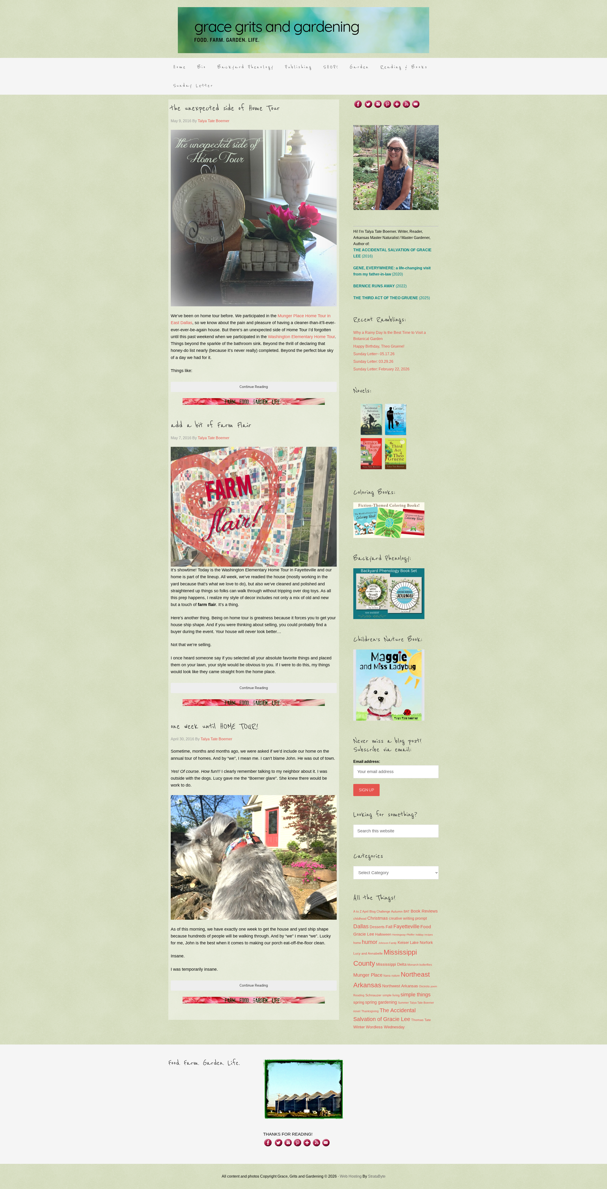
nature (395, 975)
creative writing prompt (408, 918)
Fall (389, 926)
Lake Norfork (421, 942)
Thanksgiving (370, 1011)
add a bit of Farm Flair (211, 425)
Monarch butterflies (419, 964)
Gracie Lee (363, 934)
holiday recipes (424, 934)
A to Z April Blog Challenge (371, 911)
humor (369, 942)
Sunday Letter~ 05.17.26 (374, 354)
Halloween (383, 934)
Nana (387, 975)
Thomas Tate (421, 1020)
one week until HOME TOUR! (214, 726)
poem (434, 986)
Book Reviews (424, 911)
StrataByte (377, 1176)
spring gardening (381, 1002)
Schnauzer (373, 995)
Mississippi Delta (391, 964)
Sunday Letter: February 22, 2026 (381, 369)
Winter (359, 1027)
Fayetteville (406, 926)
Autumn (397, 911)
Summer (403, 1002)
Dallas (361, 926)
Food (425, 926)
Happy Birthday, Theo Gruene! (378, 346)
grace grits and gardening (303, 30)
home (357, 943)
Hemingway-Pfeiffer (403, 934)
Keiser (403, 942)
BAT (407, 911)
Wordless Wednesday (385, 1027)
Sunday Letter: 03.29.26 (373, 361)
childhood (359, 918)
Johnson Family (387, 943)
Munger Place (367, 975)
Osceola (424, 986)
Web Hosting (351, 1176)
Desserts (377, 927)
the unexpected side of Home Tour (225, 108)
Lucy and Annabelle (368, 953)
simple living (391, 995)
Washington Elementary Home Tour (301, 336)
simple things (415, 995)
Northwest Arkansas (400, 986)
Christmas (377, 918)
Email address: (366, 762)
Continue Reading (253, 387)
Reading (358, 995)
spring (358, 1002)
